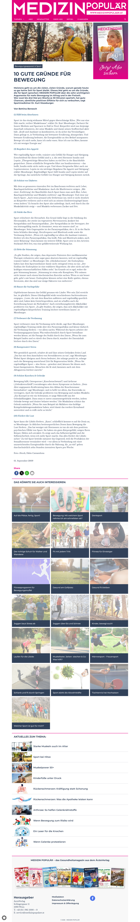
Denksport (97, 515)
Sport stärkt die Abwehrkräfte (67, 693)
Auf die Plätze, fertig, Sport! (27, 515)
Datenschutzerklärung (63, 900)
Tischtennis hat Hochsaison (105, 693)
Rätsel (70, 19)
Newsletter (43, 19)
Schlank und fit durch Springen (29, 693)
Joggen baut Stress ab (24, 623)
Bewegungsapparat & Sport (28, 66)
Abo (31, 19)
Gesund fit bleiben (101, 587)
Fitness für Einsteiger (102, 551)
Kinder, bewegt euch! (102, 623)
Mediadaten (58, 897)
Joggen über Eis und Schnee (67, 623)
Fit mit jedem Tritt (61, 551)
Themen (18, 19)
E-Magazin (83, 19)
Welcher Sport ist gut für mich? (29, 726)
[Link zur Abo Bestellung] (110, 51)
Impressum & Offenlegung (65, 903)
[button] (125, 19)
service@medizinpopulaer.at (30, 913)
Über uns (58, 19)
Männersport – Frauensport (105, 657)
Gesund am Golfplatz (63, 587)
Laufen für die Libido (24, 657)
